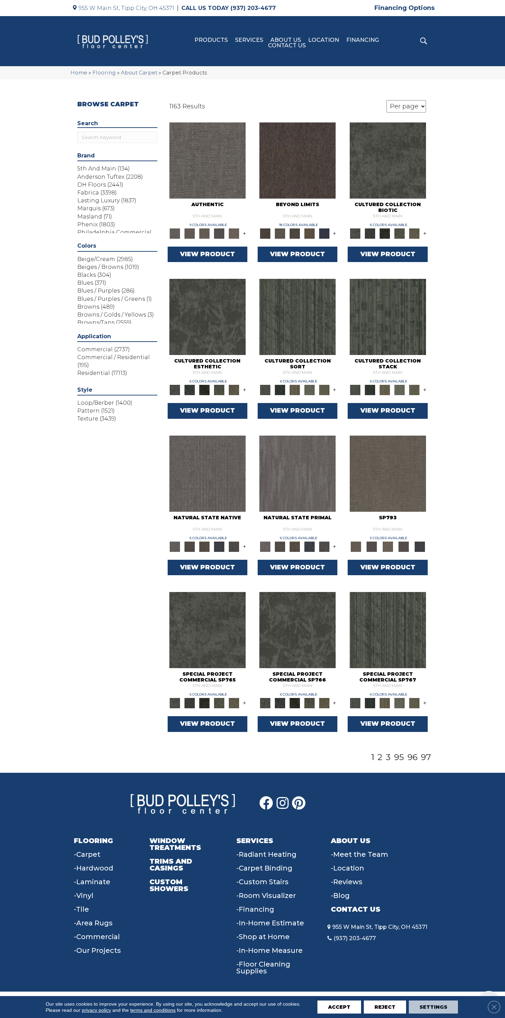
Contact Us (287, 45)
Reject (384, 1007)
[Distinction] (414, 233)
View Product (207, 254)
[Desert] (279, 233)
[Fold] (294, 389)
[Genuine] (204, 233)
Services (249, 40)
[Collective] (385, 233)
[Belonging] (207, 473)
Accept (339, 1007)
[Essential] (189, 546)
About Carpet (139, 72)
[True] (420, 546)
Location (323, 40)
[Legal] (219, 233)
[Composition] (399, 233)
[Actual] (207, 160)
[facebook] (266, 803)
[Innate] (219, 546)
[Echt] (189, 233)
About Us (285, 40)
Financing (362, 40)
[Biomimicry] (388, 160)
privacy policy (96, 1010)
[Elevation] (294, 233)
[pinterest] (298, 803)
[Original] (234, 546)
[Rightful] (404, 546)
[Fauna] (309, 233)
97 (426, 757)
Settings (433, 1007)
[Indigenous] (204, 546)
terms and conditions (153, 1010)
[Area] (297, 160)
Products (211, 40)
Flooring (104, 72)
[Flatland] (324, 233)
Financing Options (404, 8)
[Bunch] (279, 389)
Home (78, 72)
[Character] (370, 233)
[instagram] (283, 803)
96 (412, 757)
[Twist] (324, 389)
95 (399, 757)
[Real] (234, 233)
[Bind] (297, 316)
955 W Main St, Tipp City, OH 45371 (126, 8)
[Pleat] (309, 389)
